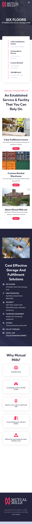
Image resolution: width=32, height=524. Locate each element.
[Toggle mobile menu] (29, 2)
